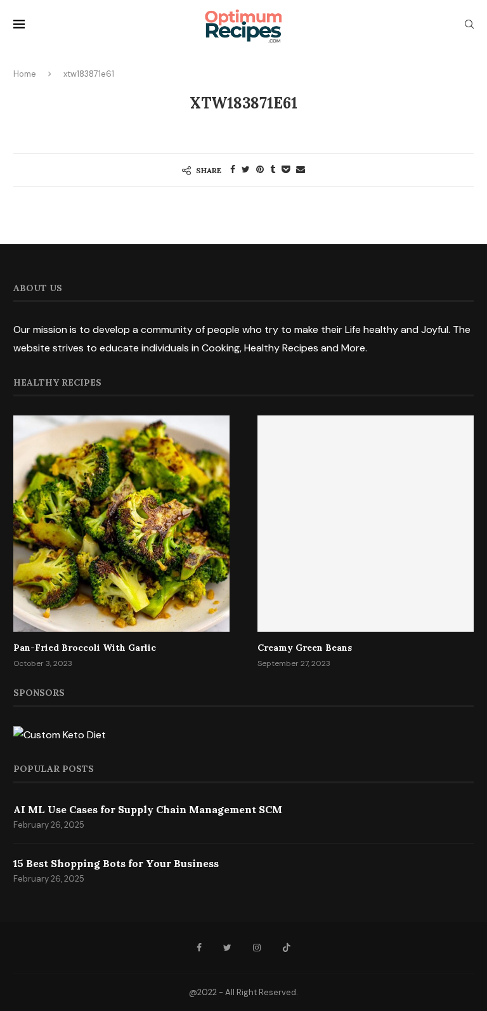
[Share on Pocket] (286, 169)
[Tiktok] (286, 947)
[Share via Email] (300, 169)
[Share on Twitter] (246, 169)
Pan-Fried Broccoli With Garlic (84, 647)
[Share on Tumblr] (272, 169)
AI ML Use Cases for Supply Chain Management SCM (147, 809)
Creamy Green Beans (304, 647)
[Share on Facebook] (232, 169)
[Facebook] (199, 947)
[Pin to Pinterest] (260, 169)
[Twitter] (227, 947)
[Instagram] (257, 947)
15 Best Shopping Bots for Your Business (116, 863)
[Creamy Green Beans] (365, 523)
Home (24, 73)
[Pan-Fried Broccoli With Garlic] (121, 523)
